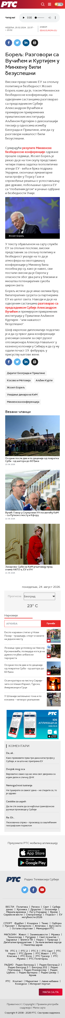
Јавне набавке (49, 981)
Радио (8, 964)
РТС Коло (26, 956)
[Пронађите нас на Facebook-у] (33, 889)
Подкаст (50, 914)
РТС (8, 981)
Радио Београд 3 (18, 967)
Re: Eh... (10, 817)
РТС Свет (47, 950)
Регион (35, 906)
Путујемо (30, 937)
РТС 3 (34, 950)
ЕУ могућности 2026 (42, 916)
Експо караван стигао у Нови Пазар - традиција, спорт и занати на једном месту (24, 636)
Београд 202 (39, 967)
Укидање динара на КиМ (22, 394)
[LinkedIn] (26, 42)
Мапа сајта (51, 992)
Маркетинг (31, 981)
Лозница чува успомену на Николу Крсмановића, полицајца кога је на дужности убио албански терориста (24, 653)
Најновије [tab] (11, 615)
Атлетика (40, 925)
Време (54, 912)
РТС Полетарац (38, 958)
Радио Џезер (48, 972)
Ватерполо (24, 925)
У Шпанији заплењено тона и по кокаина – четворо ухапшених (23, 698)
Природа (52, 939)
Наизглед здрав (33, 944)
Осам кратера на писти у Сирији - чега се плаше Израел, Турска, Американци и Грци (23, 684)
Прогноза (14, 596)
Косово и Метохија (19, 380)
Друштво (36, 909)
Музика (55, 934)
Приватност (14, 1004)
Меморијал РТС (45, 928)
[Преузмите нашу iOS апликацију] (32, 852)
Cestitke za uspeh (16, 801)
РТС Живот (42, 953)
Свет (46, 906)
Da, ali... (10, 753)
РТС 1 (13, 950)
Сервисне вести (13, 914)
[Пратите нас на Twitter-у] (24, 889)
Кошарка (32, 923)
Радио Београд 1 (26, 964)
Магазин (10, 934)
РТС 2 (24, 950)
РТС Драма (25, 953)
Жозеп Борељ (16, 387)
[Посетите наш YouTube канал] (42, 889)
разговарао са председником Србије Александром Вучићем (31, 308)
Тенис (44, 923)
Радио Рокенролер (35, 969)
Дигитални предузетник (18, 942)
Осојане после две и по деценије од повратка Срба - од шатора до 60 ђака (24, 668)
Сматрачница (34, 914)
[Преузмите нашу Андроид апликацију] (32, 862)
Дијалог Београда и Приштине (26, 373)
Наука (40, 939)
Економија (51, 909)
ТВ (6, 950)
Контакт (18, 981)
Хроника (22, 909)
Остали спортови (22, 928)
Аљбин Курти (44, 380)
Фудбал (19, 923)
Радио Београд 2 (49, 964)
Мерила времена (16, 912)
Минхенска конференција (23, 402)
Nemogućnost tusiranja (19, 785)
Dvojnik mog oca (15, 769)
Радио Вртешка (28, 972)
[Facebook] (8, 42)
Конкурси (21, 983)
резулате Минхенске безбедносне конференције (28, 150)
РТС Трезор (43, 956)
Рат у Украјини (38, 912)
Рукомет (10, 925)
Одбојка (57, 923)
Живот (22, 934)
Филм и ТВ (26, 939)
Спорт (7, 923)
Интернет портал (40, 983)
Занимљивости (39, 934)
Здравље (11, 939)
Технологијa (15, 937)
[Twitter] (17, 42)
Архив (32, 975)
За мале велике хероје (48, 942)
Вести (10, 906)
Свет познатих (47, 937)
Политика (22, 906)
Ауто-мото (55, 925)
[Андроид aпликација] (33, 724)
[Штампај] (34, 42)
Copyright (28, 1004)
